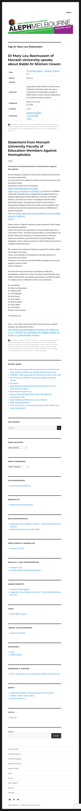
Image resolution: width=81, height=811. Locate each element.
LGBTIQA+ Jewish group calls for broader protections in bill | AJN (35, 375)
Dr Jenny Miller (46, 342)
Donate (11, 788)
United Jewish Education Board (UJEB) (25, 529)
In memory (14, 383)
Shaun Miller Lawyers (18, 614)
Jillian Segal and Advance (20, 403)
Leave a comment (41, 350)
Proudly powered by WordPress (30, 805)
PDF (10, 161)
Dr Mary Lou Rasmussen (30, 126)
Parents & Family (14, 764)
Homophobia (51, 126)
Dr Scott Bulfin (17, 346)
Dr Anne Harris (24, 342)
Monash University (23, 128)
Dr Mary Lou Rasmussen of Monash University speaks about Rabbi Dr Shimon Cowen (34, 60)
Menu (69, 12)
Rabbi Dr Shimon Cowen (37, 128)
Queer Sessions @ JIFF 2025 (21, 392)
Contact (11, 793)
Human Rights (47, 124)
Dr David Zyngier (35, 342)
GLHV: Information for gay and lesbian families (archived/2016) (35, 674)
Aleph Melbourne (13, 805)
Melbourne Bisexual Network (21, 505)
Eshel (12, 652)
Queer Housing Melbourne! (20, 486)
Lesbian (13, 128)
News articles (13, 749)
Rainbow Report (51, 128)
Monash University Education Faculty (27, 348)
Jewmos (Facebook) (17, 633)
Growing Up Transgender (20, 589)
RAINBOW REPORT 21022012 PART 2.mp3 (33, 116)
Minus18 (13, 717)
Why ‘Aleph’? (13, 783)
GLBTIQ (44, 126)
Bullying (16, 342)
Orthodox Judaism (46, 348)
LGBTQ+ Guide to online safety (22, 696)
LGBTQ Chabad (16, 655)
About (10, 778)
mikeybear (14, 124)
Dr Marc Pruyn (18, 344)
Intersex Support (14, 759)
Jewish (42, 346)
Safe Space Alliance (17, 698)
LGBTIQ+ (55, 124)
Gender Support (14, 754)
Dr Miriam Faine (44, 344)
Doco (10, 773)
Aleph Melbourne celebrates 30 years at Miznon (28, 400)
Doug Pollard (17, 126)
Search (10, 732)
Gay (40, 126)
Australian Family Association (48, 340)
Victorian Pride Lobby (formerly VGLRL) (25, 570)
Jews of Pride (13, 768)
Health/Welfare (37, 124)
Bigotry (10, 126)
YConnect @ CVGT (17, 548)
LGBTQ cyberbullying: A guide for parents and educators (32, 693)
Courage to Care (16, 567)
